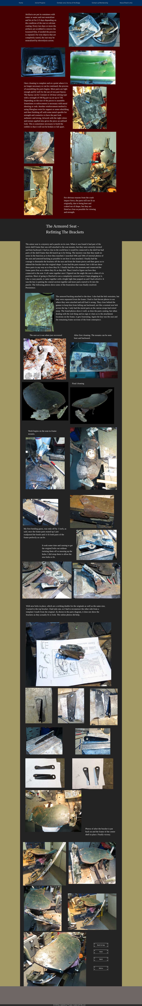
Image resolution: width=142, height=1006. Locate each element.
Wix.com (83, 1005)
